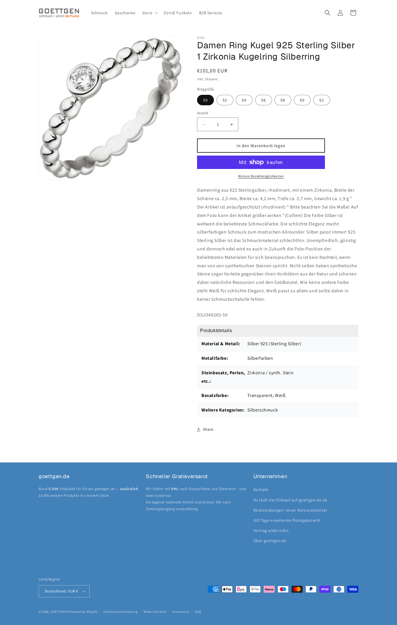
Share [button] (208, 429)
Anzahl (202, 113)
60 (302, 100)
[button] (149, 13)
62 (321, 100)
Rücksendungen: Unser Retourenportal (290, 510)
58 (282, 100)
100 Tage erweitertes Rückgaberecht (287, 520)
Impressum (180, 612)
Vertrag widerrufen (271, 530)
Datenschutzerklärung (120, 612)
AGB (198, 612)
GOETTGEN (59, 612)
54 (244, 100)
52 (225, 100)
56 (263, 100)
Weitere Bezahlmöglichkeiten (261, 176)
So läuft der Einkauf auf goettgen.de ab (290, 500)
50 (205, 100)
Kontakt (261, 489)
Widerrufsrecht (155, 612)
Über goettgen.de (270, 540)
